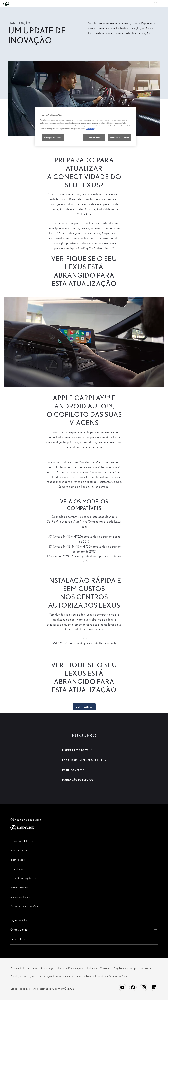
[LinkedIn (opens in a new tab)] (154, 987)
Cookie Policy (90, 128)
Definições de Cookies (52, 137)
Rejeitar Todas (94, 137)
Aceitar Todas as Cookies (119, 137)
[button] (12, 4)
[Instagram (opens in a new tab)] (143, 987)
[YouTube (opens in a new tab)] (122, 987)
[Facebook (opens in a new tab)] (133, 987)
